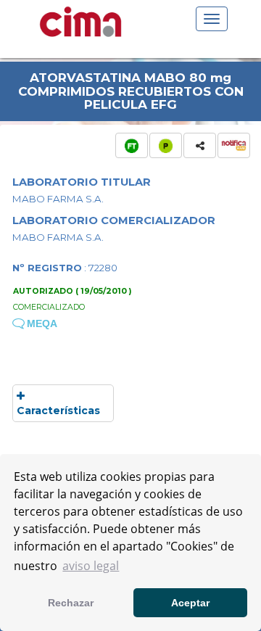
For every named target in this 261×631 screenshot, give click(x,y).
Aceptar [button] (190, 603)
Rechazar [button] (71, 603)
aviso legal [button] (90, 566)
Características (58, 410)
